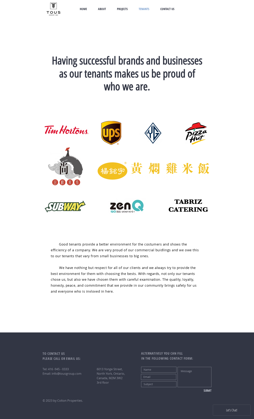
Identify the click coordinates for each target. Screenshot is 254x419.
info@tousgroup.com (66, 374)
